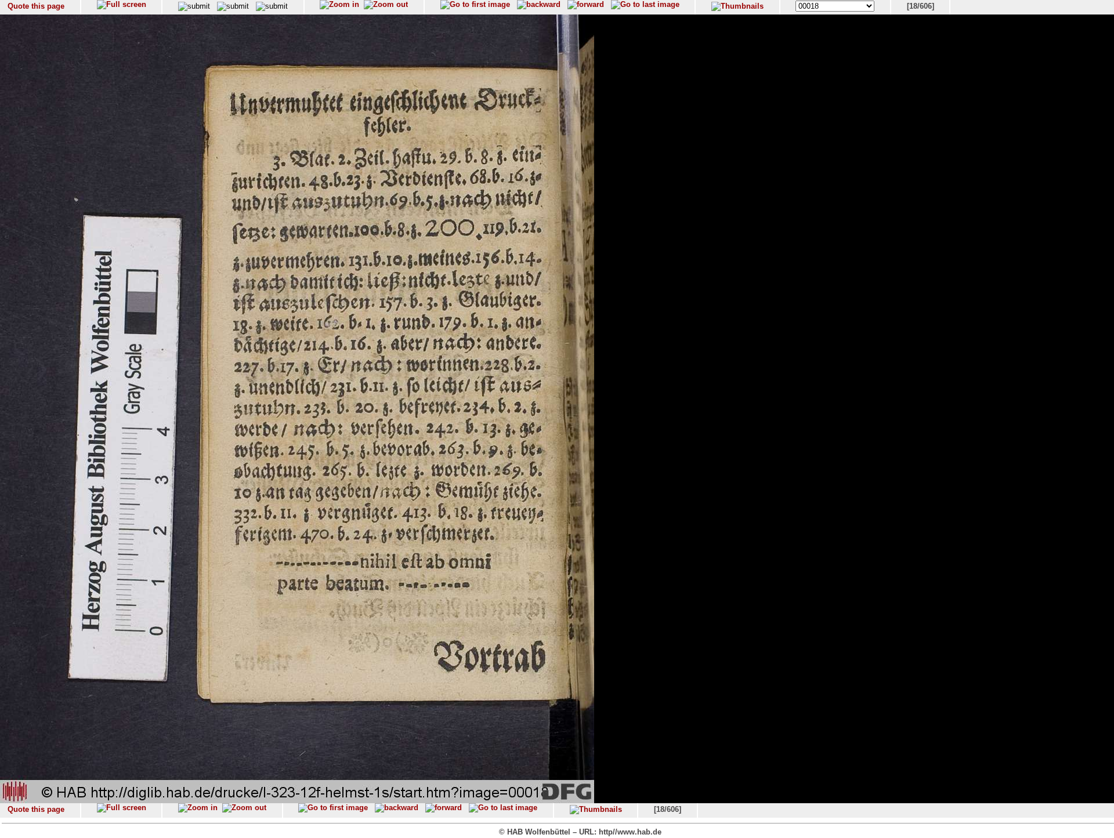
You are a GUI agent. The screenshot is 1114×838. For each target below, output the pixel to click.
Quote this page (36, 6)
